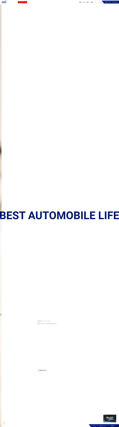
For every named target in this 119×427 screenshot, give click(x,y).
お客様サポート (107, 2)
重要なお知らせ (43, 370)
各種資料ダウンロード (102, 425)
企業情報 (91, 2)
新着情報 (87, 2)
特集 (84, 2)
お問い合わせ (114, 2)
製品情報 (80, 2)
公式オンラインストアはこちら (22, 2)
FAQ (94, 425)
